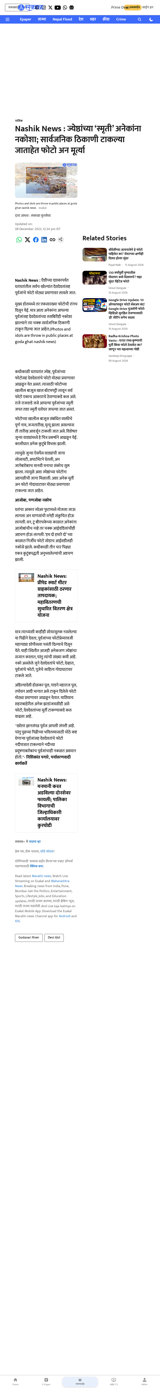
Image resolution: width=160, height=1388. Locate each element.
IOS (17, 921)
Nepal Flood (62, 19)
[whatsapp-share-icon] (19, 242)
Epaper (25, 19)
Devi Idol (54, 937)
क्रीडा (106, 19)
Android (64, 916)
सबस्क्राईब (80, 1384)
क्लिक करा (36, 866)
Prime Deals (120, 7)
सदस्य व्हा (35, 842)
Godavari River (29, 937)
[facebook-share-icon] (35, 242)
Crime (121, 19)
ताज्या (42, 19)
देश (81, 19)
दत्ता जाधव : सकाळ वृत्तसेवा (33, 216)
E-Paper (46, 1384)
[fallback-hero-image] (94, 255)
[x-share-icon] (27, 242)
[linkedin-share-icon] (44, 242)
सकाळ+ (144, 1384)
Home (15, 1384)
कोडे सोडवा (47, 851)
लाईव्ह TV (114, 1384)
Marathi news (41, 876)
